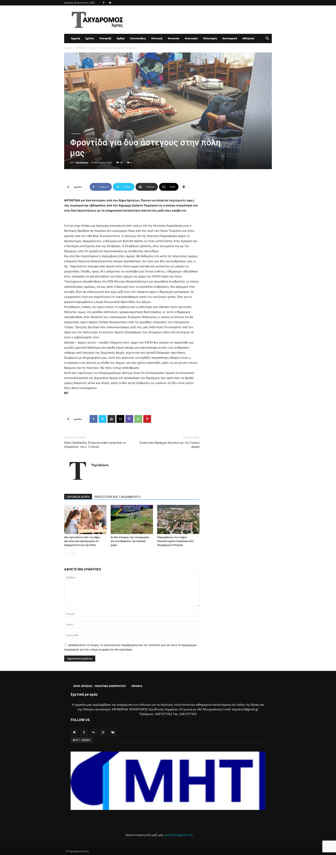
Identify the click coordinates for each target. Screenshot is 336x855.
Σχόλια (89, 38)
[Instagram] (103, 732)
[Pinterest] (147, 419)
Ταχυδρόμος (81, 162)
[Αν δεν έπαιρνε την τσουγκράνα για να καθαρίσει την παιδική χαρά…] (132, 519)
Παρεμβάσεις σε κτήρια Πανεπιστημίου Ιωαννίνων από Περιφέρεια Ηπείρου (175, 541)
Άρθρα (121, 38)
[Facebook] (104, 2)
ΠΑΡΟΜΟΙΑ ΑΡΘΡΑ (78, 496)
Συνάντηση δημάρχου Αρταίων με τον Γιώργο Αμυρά (169, 444)
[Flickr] (93, 732)
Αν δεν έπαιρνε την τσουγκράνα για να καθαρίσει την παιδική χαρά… (130, 541)
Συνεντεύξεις (138, 38)
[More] (184, 187)
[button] (267, 39)
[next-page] (72, 552)
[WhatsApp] (138, 419)
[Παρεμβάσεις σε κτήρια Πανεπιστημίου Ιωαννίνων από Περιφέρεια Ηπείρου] (178, 519)
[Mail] (110, 2)
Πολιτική (156, 38)
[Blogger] (74, 732)
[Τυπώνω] (111, 419)
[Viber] (129, 419)
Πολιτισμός (210, 38)
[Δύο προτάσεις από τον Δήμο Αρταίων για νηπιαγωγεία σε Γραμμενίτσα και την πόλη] (85, 519)
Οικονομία (191, 38)
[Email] (120, 419)
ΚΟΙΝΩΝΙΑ (81, 47)
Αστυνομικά (229, 38)
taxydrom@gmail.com (179, 835)
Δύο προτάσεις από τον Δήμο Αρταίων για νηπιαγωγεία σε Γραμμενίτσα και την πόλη (82, 541)
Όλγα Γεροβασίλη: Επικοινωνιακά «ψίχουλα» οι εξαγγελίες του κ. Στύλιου (95, 444)
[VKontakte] (112, 732)
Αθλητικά (248, 38)
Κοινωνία (173, 38)
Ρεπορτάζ (105, 38)
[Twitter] (102, 419)
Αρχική (75, 38)
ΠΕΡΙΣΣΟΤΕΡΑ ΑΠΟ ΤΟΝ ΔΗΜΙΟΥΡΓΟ (117, 496)
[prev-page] (66, 552)
